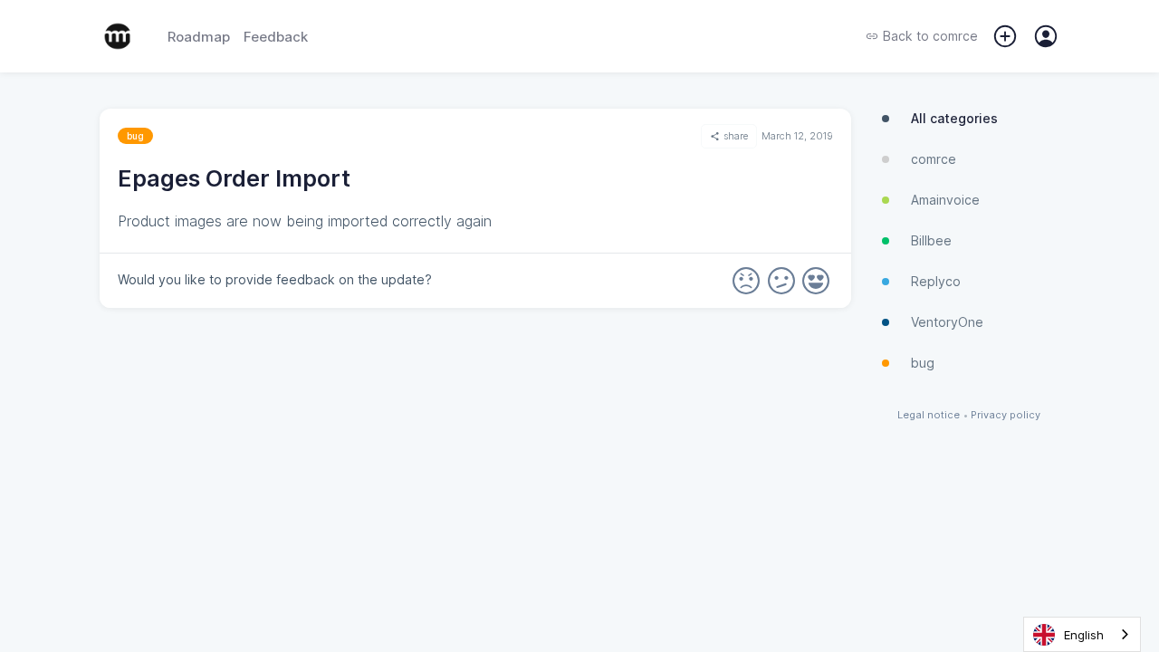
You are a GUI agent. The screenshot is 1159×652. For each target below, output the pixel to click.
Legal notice (928, 415)
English (1084, 635)
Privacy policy (1005, 415)
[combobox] (1082, 634)
